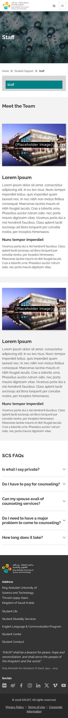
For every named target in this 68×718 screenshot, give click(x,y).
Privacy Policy (15, 707)
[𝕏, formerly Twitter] (46, 685)
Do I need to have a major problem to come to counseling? (31, 520)
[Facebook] (21, 685)
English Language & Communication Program (31, 626)
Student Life (9, 611)
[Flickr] (4, 685)
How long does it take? (22, 537)
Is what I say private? (21, 469)
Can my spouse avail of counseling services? (23, 501)
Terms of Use (36, 707)
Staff (10, 84)
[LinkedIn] (38, 685)
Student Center (11, 634)
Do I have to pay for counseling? (31, 484)
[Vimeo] (55, 685)
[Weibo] (13, 685)
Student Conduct (13, 641)
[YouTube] (63, 685)
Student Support (23, 71)
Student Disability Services (19, 619)
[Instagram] (30, 685)
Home (5, 71)
